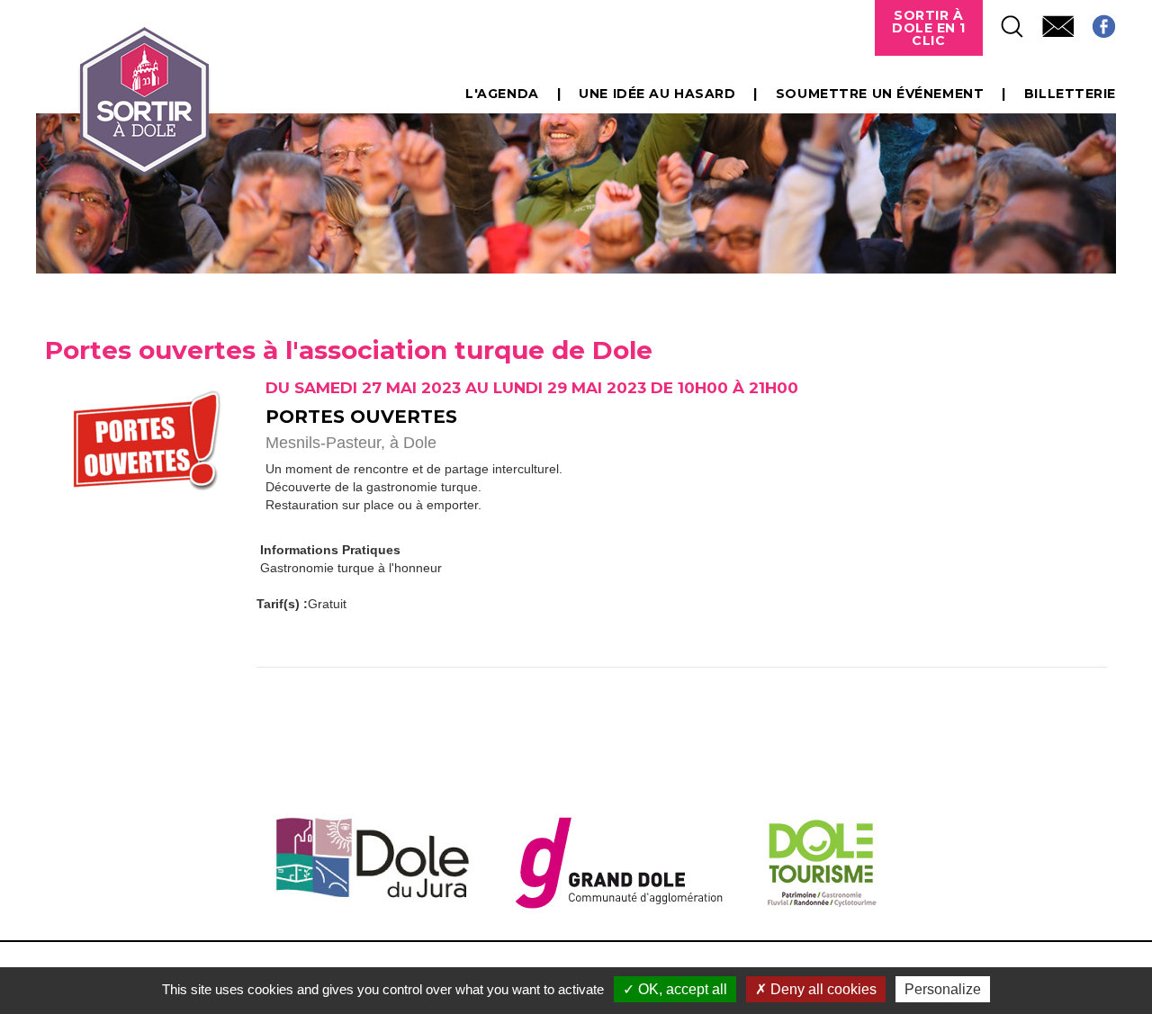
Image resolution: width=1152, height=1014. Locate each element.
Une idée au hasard (657, 93)
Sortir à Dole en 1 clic (929, 28)
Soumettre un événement (880, 93)
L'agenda (501, 93)
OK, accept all (680, 989)
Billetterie (1070, 93)
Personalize (942, 989)
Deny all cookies (822, 989)
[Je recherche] (1003, 21)
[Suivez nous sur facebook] (1095, 21)
